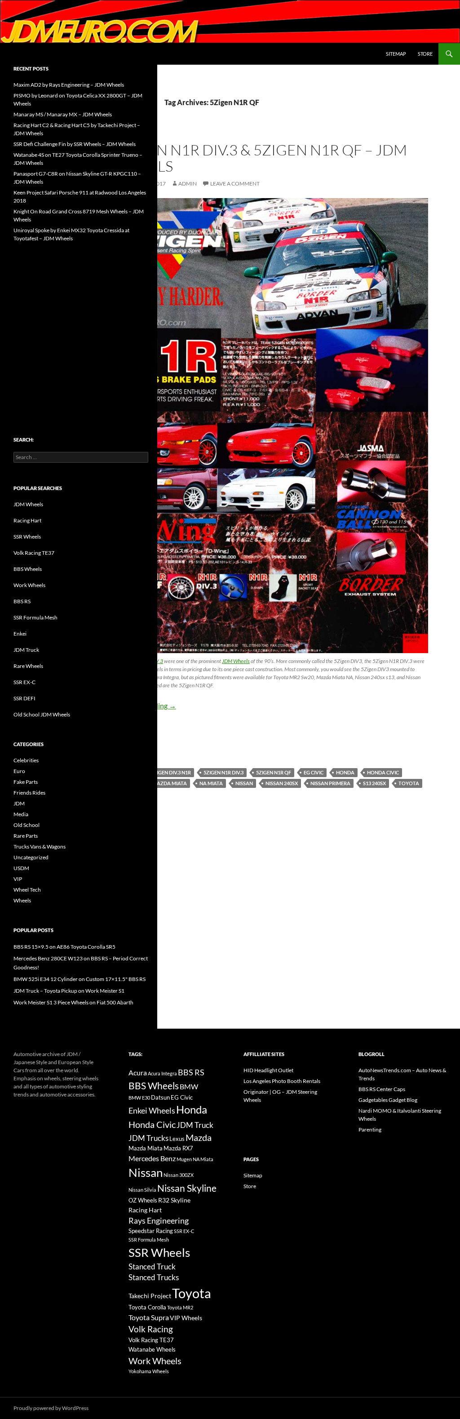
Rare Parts (25, 835)
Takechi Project (149, 1296)
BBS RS (22, 601)
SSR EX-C (24, 682)
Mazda (199, 1137)
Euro (19, 771)
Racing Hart (27, 520)
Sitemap (396, 54)
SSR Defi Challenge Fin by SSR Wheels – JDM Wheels (74, 144)
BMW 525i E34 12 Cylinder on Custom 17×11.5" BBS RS (79, 979)
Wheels (22, 900)
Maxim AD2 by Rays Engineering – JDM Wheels (68, 84)
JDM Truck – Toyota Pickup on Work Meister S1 (68, 990)
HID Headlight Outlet (268, 1070)
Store (425, 54)
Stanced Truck (152, 1266)
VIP (17, 878)
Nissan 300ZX (179, 1175)
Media (20, 814)
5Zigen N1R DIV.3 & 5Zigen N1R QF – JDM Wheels (260, 158)
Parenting (369, 1129)
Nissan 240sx (281, 783)
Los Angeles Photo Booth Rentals (281, 1081)
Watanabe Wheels (152, 1349)
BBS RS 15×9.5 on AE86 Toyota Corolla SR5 (64, 946)
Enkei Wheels (151, 1110)
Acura (137, 1073)
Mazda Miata (169, 783)
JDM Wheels (236, 661)
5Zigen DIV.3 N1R (171, 772)
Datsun (160, 1097)
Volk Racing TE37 (33, 552)
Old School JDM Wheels (41, 714)
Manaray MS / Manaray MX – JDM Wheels (62, 114)
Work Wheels (29, 585)
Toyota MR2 (180, 1307)
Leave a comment (235, 183)
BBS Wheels (27, 569)
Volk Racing (150, 1329)
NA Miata (211, 783)
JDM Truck (26, 649)
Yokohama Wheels (148, 1371)
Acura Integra (162, 1073)
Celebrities (26, 760)
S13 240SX (374, 783)
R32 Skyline (174, 1200)
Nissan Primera (330, 783)
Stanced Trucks (153, 1277)
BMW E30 (139, 1098)
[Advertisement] (80, 320)
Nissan (244, 783)
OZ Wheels (142, 1200)
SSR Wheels (27, 536)
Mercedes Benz (152, 1158)
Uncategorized (31, 857)
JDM (19, 803)
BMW (189, 1086)
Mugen (184, 1159)
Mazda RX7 (178, 1148)
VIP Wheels (186, 1318)
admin (187, 183)
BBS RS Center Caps (381, 1089)
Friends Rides (29, 792)
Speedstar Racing (150, 1230)
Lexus (177, 1138)
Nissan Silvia (142, 1190)
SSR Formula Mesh (35, 617)
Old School (26, 825)
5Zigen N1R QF (273, 772)
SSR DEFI (24, 698)
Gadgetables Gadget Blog (387, 1099)
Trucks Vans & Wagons (39, 846)
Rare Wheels (28, 666)
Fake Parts (25, 781)
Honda (345, 772)
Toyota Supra (148, 1317)
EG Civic (313, 772)
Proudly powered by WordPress (50, 1408)
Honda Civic (383, 772)
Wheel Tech (27, 889)
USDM (21, 868)
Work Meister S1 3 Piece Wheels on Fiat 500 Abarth (73, 1002)
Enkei (20, 633)
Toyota (408, 783)
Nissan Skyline (187, 1188)
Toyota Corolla (147, 1307)
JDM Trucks (148, 1138)
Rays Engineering (158, 1220)
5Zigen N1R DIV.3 (223, 772)
